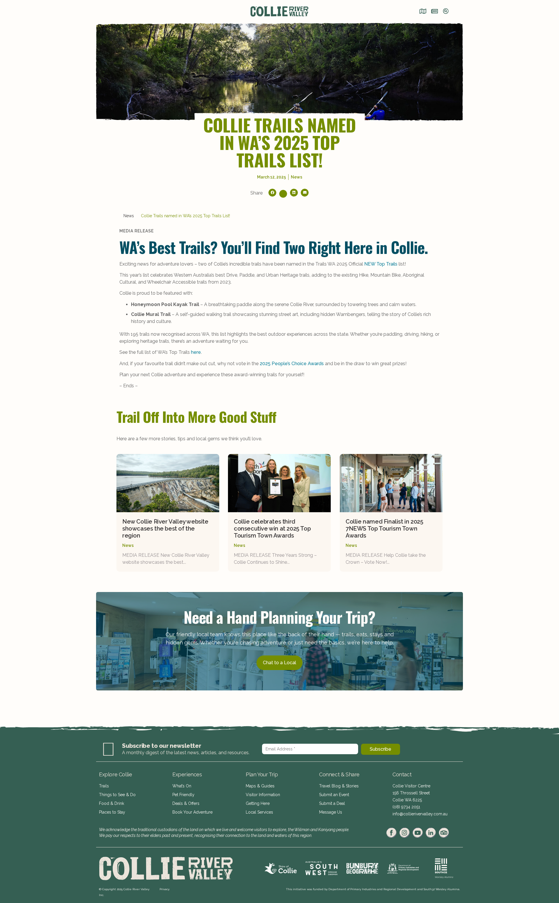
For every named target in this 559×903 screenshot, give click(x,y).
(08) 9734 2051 (406, 807)
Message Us (330, 812)
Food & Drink (111, 803)
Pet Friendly (183, 794)
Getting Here (258, 803)
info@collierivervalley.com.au (419, 814)
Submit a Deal (332, 803)
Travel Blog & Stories (339, 786)
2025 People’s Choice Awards (292, 363)
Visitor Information (263, 794)
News (128, 216)
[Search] (445, 12)
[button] (272, 193)
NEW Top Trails (380, 264)
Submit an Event (334, 794)
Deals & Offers (185, 803)
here (196, 352)
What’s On (181, 786)
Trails (104, 786)
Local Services (259, 812)
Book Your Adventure (192, 812)
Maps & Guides (260, 786)
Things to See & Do (117, 794)
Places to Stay (112, 812)
